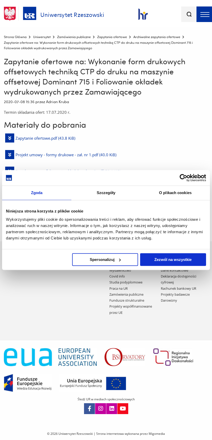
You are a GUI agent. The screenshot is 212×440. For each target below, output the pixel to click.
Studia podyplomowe (125, 282)
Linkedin (111, 408)
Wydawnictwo (120, 270)
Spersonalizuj (102, 259)
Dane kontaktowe (174, 270)
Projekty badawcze (175, 294)
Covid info (117, 276)
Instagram (100, 408)
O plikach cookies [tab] (175, 192)
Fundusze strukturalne (126, 300)
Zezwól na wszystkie (173, 259)
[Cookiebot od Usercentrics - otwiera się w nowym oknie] (183, 178)
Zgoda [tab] (37, 192)
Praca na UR (118, 288)
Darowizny (169, 300)
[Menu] (204, 14)
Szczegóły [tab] (106, 192)
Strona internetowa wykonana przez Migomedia (130, 433)
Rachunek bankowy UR (178, 288)
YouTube (122, 408)
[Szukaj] (189, 14)
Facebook (89, 408)
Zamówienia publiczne (126, 294)
